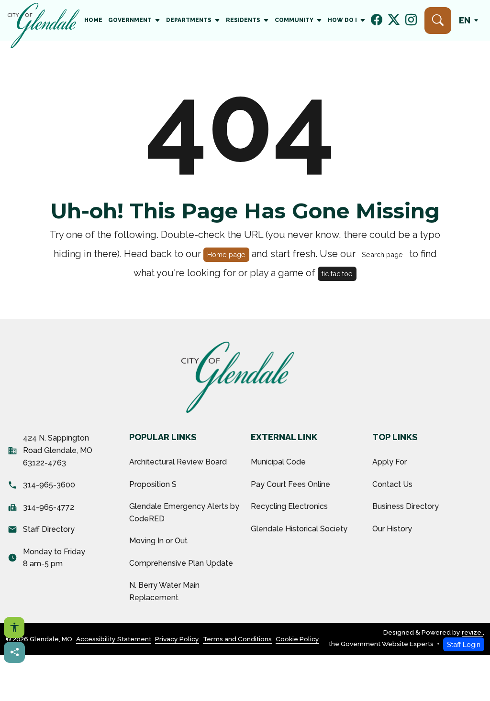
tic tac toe (337, 274)
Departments (189, 20)
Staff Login (463, 644)
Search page (382, 254)
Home (93, 20)
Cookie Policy (297, 639)
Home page (226, 254)
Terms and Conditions (237, 639)
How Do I (342, 20)
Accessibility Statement (113, 639)
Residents (243, 20)
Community (294, 20)
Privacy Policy (177, 639)
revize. (472, 632)
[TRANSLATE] (470, 20)
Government (130, 20)
